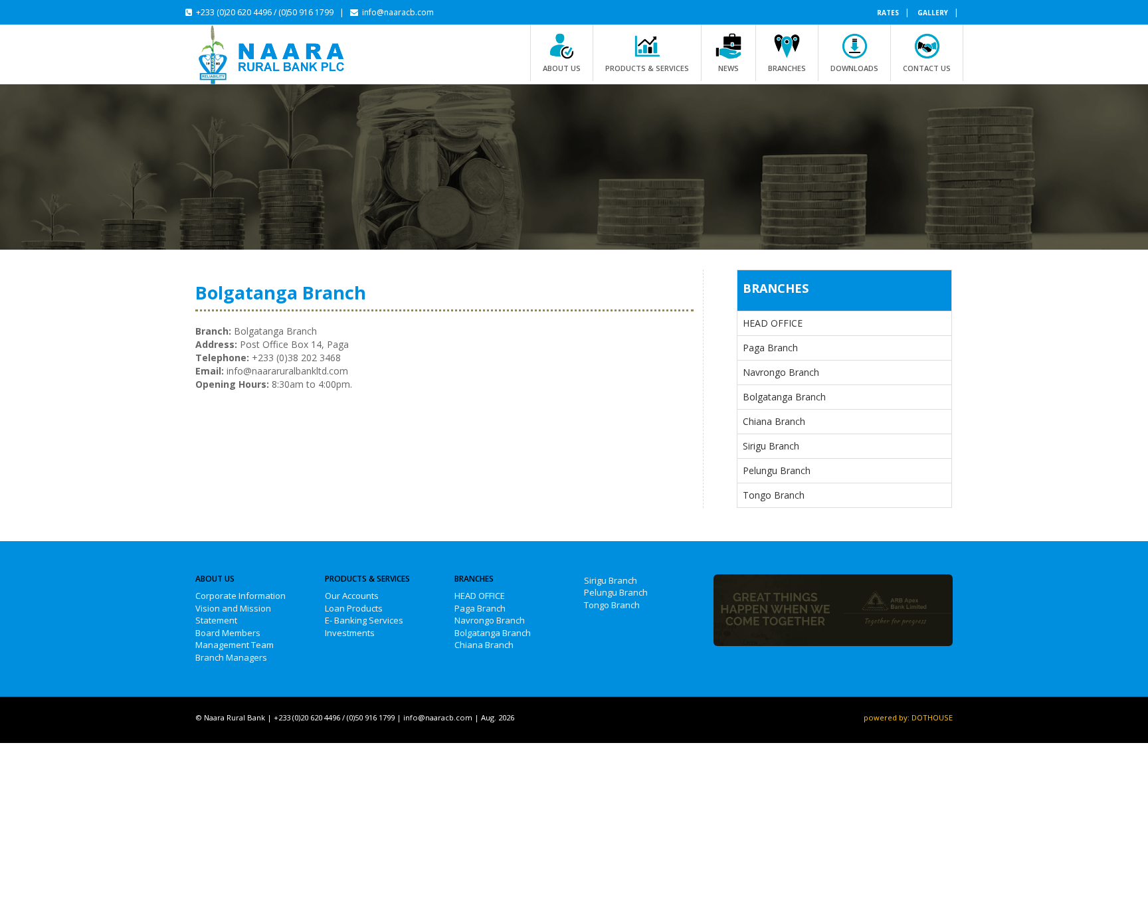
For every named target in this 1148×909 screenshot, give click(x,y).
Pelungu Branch (777, 470)
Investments (350, 633)
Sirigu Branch (771, 446)
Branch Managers (231, 657)
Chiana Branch (774, 421)
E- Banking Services (364, 620)
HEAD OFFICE (773, 323)
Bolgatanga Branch (784, 396)
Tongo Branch (774, 495)
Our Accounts (352, 596)
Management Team (234, 645)
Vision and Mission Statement (233, 614)
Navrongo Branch (781, 372)
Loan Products (354, 608)
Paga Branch (770, 347)
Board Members (227, 633)
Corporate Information (240, 596)
